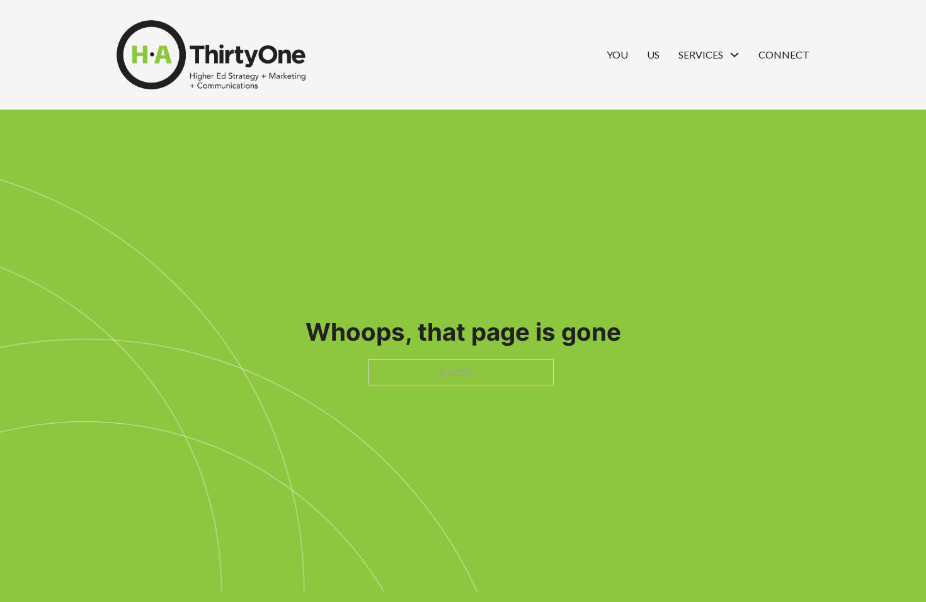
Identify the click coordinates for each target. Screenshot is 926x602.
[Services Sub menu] (734, 55)
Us (653, 54)
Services (700, 54)
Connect (783, 54)
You (617, 54)
